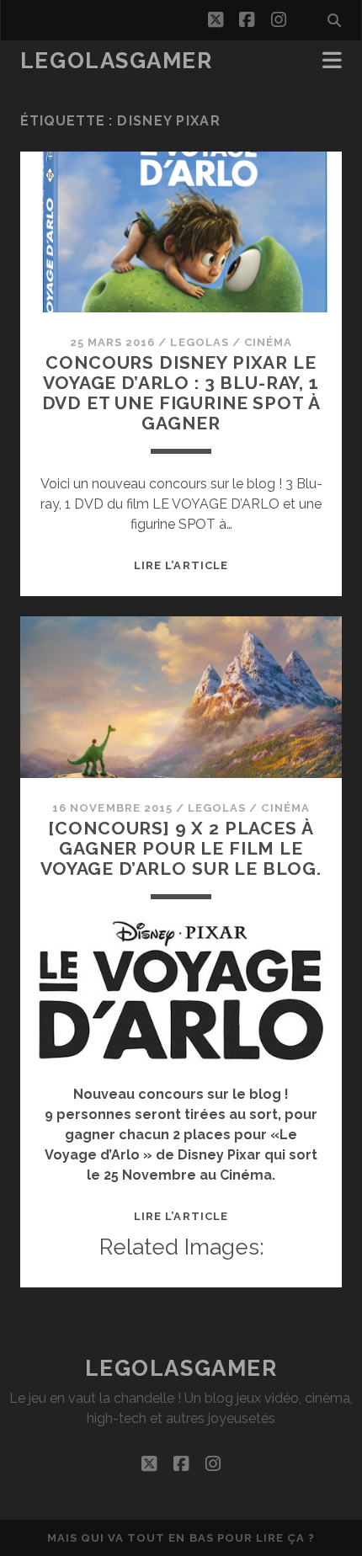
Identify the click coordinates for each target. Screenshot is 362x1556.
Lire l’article (181, 565)
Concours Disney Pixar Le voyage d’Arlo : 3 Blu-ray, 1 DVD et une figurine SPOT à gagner (181, 393)
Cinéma (268, 342)
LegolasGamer (116, 60)
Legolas (199, 342)
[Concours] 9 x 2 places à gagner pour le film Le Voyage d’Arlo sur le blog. (181, 848)
